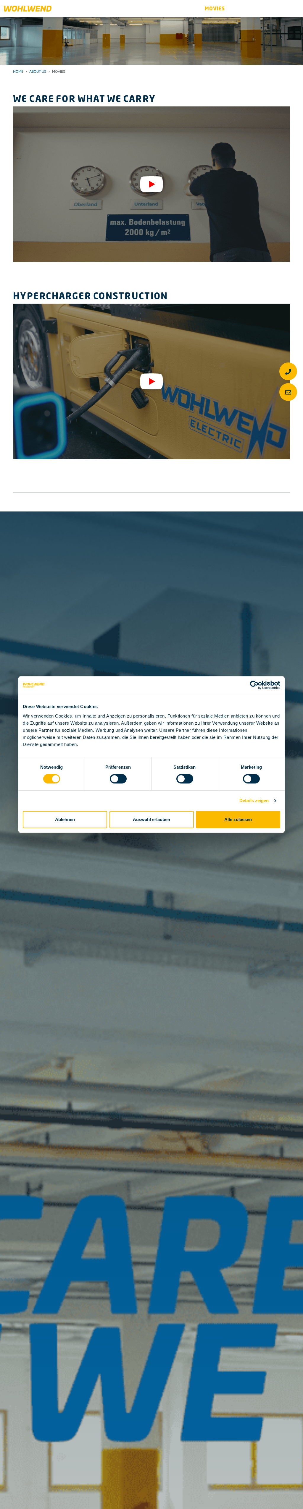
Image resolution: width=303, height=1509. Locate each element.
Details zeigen (254, 800)
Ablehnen (65, 819)
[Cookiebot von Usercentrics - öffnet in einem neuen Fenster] (254, 685)
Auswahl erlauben (151, 819)
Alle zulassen (238, 819)
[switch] (118, 778)
